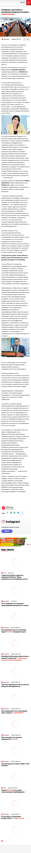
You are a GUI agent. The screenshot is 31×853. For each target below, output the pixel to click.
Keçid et (7, 531)
